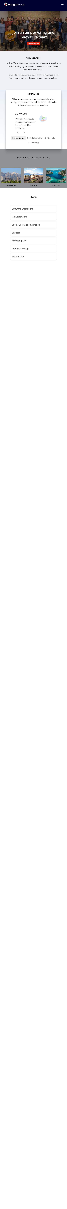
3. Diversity (49, 138)
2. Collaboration (34, 138)
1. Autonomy (18, 138)
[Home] (14, 5)
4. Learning (33, 142)
